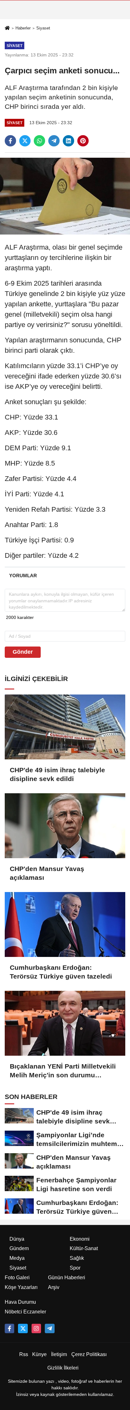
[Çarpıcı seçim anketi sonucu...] (65, 195)
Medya (17, 1258)
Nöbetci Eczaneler (25, 1311)
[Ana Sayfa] (7, 28)
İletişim (59, 1354)
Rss (23, 1354)
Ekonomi (80, 1239)
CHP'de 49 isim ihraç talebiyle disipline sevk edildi (57, 774)
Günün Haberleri (66, 1277)
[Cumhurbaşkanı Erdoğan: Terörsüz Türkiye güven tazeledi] (65, 924)
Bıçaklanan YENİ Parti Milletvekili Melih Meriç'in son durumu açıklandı (63, 1071)
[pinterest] (83, 140)
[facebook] (10, 140)
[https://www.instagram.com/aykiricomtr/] (36, 1328)
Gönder (23, 652)
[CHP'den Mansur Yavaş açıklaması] (65, 825)
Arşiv (53, 1287)
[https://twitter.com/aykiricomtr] (22, 1328)
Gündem (19, 1248)
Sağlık (77, 1258)
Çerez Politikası (89, 1354)
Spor (75, 1267)
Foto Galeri (17, 1277)
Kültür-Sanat (84, 1248)
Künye (39, 1354)
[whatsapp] (39, 140)
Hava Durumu (20, 1302)
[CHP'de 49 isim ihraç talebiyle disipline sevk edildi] (65, 726)
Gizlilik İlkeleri (63, 1367)
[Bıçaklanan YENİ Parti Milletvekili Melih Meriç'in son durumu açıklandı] (65, 1023)
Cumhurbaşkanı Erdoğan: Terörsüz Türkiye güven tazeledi (61, 972)
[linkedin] (68, 140)
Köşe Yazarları (21, 1287)
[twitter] (25, 140)
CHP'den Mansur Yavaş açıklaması (47, 873)
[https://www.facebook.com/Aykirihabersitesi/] (9, 1328)
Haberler (23, 28)
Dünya (16, 1239)
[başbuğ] (49, 1328)
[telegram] (54, 140)
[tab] (23, 575)
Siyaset (43, 28)
